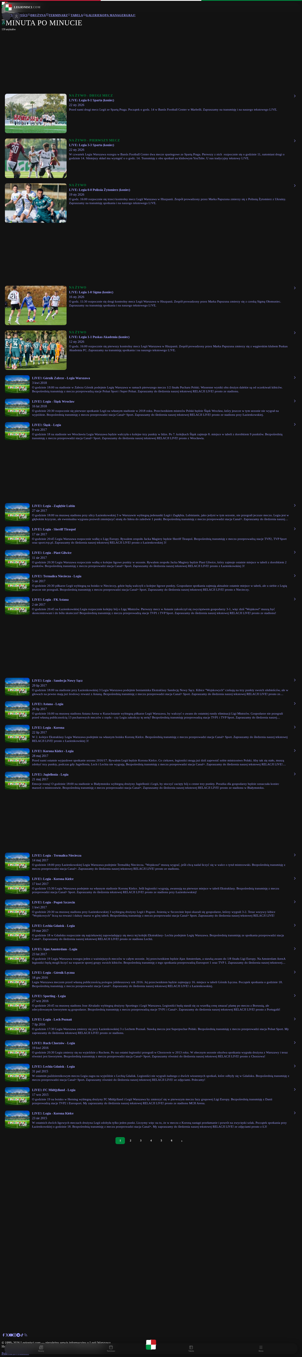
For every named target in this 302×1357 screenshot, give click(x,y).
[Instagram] (14, 1335)
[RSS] (26, 1335)
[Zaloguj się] (3, 23)
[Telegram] (18, 1335)
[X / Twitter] (7, 1335)
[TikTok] (22, 1335)
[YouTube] (11, 1335)
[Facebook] (3, 1335)
